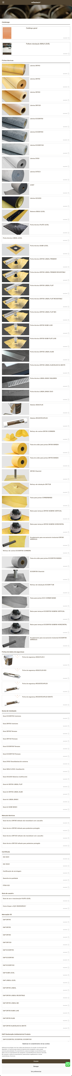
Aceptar (36, 1061)
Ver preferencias (36, 1071)
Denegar (36, 1066)
